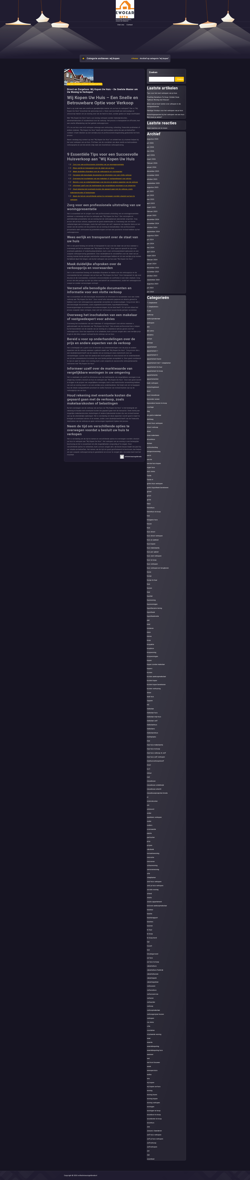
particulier (151, 837)
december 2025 (153, 171)
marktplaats (151, 737)
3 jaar (149, 311)
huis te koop (152, 560)
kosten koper (152, 680)
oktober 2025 (152, 179)
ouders (149, 825)
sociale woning (152, 890)
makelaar (150, 709)
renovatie (150, 857)
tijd (148, 942)
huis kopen (151, 544)
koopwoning (151, 652)
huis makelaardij (153, 548)
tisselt (149, 946)
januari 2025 (151, 215)
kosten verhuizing (154, 689)
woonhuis (150, 1123)
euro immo (151, 471)
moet (149, 765)
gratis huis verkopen (155, 483)
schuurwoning (152, 865)
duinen (149, 443)
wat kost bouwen (153, 1062)
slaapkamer (151, 877)
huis (148, 528)
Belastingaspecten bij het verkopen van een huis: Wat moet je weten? (166, 116)
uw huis (70, 84)
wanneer (150, 1054)
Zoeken (153, 72)
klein (149, 632)
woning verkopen (153, 1103)
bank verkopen (152, 383)
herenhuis (150, 508)
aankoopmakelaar (153, 319)
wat (148, 1058)
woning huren (152, 1095)
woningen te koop (154, 1111)
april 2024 (151, 252)
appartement (152, 347)
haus (149, 504)
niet (148, 777)
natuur (149, 773)
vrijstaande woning (154, 1034)
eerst (149, 455)
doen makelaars (153, 435)
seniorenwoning (153, 869)
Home (135, 58)
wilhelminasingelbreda (133, 456)
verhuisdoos (152, 990)
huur (148, 592)
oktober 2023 (152, 276)
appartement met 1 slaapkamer (159, 363)
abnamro (150, 335)
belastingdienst (153, 387)
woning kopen (152, 1099)
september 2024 (153, 231)
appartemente (152, 375)
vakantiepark (152, 978)
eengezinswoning (153, 451)
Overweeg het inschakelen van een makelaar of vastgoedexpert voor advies (101, 178)
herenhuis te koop (154, 512)
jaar (148, 620)
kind (148, 624)
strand (149, 894)
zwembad (150, 1159)
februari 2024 (152, 260)
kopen (149, 660)
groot (149, 496)
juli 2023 (150, 288)
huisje (149, 576)
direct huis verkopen (155, 423)
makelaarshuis (152, 733)
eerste (149, 459)
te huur (149, 930)
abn (148, 327)
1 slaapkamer (152, 303)
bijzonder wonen (153, 399)
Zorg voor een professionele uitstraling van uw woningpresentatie (98, 164)
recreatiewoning (153, 853)
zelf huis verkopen (154, 1135)
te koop (150, 934)
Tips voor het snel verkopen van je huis (162, 93)
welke (149, 1074)
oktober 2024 (152, 227)
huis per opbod (152, 552)
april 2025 (151, 203)
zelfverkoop (151, 1143)
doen (149, 431)
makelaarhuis (152, 725)
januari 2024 (151, 264)
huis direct (151, 532)
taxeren (150, 926)
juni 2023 (150, 292)
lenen (149, 693)
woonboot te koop (154, 1115)
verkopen (77, 84)
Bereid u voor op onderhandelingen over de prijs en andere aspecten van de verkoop (105, 182)
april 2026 (151, 155)
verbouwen (151, 986)
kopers (149, 668)
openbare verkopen (154, 817)
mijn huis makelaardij (155, 745)
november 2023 (153, 272)
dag (148, 411)
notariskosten (152, 801)
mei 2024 (150, 247)
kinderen (150, 628)
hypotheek (151, 612)
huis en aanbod (152, 540)
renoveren (151, 861)
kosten (149, 672)
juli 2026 (150, 143)
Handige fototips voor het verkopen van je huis (165, 110)
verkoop (150, 1006)
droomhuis (151, 439)
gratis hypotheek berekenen (157, 487)
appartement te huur (154, 367)
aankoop (150, 315)
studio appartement (154, 902)
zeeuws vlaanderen (154, 1131)
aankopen (150, 323)
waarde (150, 1042)
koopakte (150, 644)
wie (148, 1078)
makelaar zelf (152, 721)
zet (148, 1151)
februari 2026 (152, 163)
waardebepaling (153, 1046)
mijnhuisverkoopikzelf (155, 761)
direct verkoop (152, 427)
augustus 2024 (152, 235)
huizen (149, 588)
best (148, 391)
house (149, 524)
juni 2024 (150, 243)
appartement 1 (152, 351)
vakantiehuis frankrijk (155, 970)
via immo (150, 1022)
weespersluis (152, 1070)
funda (149, 475)
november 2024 (153, 223)
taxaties (150, 922)
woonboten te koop (154, 1119)
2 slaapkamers (152, 307)
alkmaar (150, 343)
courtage (150, 407)
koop (149, 640)
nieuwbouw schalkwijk (155, 785)
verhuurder (151, 1002)
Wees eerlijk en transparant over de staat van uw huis (93, 168)
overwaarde (151, 829)
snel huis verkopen (154, 882)
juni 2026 (150, 147)
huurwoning (151, 600)
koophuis (150, 648)
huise (149, 572)
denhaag (150, 419)
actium (149, 339)
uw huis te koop (153, 962)
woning (149, 1090)
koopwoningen (152, 656)
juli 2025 (150, 191)
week (149, 1066)
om (148, 805)
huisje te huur (152, 580)
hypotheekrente (153, 616)
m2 (148, 705)
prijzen (149, 845)
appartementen (152, 379)
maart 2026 (151, 159)
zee (148, 1127)
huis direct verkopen (155, 536)
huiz (148, 584)
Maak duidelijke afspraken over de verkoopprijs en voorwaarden (97, 171)
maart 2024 (151, 256)
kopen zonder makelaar (156, 664)
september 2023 (153, 280)
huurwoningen (152, 604)
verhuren (150, 998)
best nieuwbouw (153, 395)
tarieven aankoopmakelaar (157, 906)
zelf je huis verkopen (155, 1139)
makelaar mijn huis (154, 717)
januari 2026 (151, 167)
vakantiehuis (152, 966)
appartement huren (154, 359)
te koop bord (152, 938)
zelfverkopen (152, 1147)
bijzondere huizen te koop (157, 403)
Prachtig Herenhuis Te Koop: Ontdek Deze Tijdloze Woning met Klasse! (163, 98)
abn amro (150, 331)
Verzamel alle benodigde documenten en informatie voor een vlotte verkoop (102, 175)
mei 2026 (150, 151)
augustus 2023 (152, 284)
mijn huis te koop (153, 749)
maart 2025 (151, 207)
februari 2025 (152, 211)
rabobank (150, 849)
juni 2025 (150, 195)
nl (147, 797)
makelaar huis (152, 713)
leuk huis (150, 697)
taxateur (150, 910)
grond (149, 491)
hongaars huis (152, 520)
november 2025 (153, 175)
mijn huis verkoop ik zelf (156, 753)
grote (149, 500)
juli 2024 (150, 239)
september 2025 (153, 183)
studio (149, 898)
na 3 (148, 769)
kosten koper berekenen (156, 684)
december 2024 (153, 219)
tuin (148, 950)
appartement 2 (152, 355)
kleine (149, 636)
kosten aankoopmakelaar (156, 676)
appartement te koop (155, 371)
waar (149, 1038)
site (148, 873)
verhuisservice (152, 994)
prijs (148, 841)
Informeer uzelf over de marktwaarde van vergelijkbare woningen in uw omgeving (103, 186)
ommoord (150, 809)
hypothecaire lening (154, 608)
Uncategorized (152, 954)
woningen (150, 1107)
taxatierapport (152, 918)
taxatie (149, 914)
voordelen (151, 1030)
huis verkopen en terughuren (158, 568)
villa (148, 1026)
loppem (150, 701)
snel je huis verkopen (155, 886)
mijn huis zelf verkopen (156, 757)
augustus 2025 (152, 187)
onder (149, 813)
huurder (150, 596)
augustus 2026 (152, 139)
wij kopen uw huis (95, 84)
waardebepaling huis (155, 1050)
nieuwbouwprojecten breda (157, 793)
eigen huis (151, 467)
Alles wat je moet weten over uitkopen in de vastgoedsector (164, 105)
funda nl (150, 479)
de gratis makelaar (154, 415)
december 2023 (153, 268)
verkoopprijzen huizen (155, 1014)
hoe (148, 516)
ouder (149, 821)
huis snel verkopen (154, 556)
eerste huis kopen (154, 463)
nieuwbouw (151, 781)
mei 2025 (150, 199)
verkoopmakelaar (153, 1010)
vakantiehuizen (152, 974)
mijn (148, 741)
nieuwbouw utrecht (154, 789)
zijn (148, 1155)
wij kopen (85, 84)
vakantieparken (152, 982)
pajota (149, 833)
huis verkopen (152, 564)
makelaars (151, 729)
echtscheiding (152, 447)
